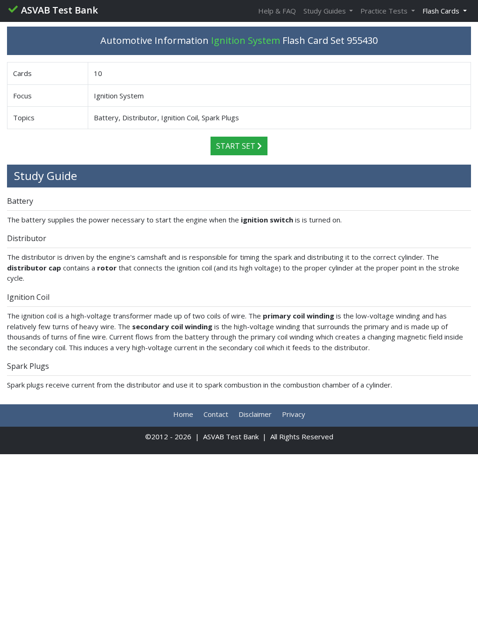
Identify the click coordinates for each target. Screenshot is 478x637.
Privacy (293, 414)
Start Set (236, 146)
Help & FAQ (277, 10)
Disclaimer (255, 414)
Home (183, 414)
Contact (216, 414)
